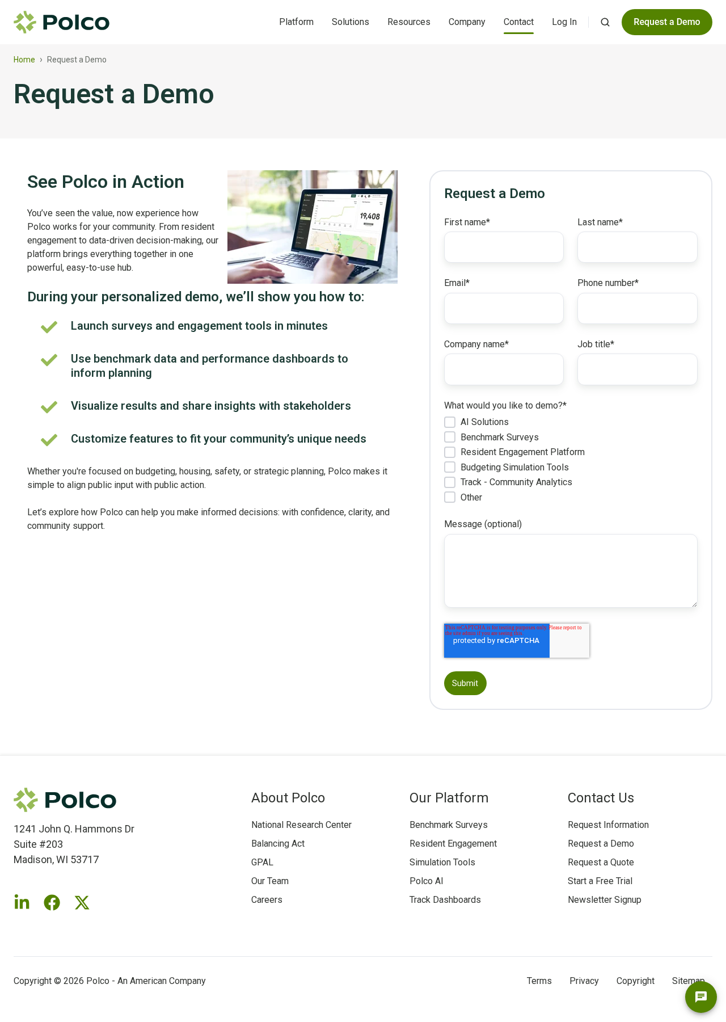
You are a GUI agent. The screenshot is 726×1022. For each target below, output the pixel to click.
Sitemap (688, 980)
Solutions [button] (350, 21)
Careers (266, 899)
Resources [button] (408, 21)
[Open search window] (605, 22)
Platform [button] (296, 21)
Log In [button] (564, 21)
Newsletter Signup (604, 899)
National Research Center (301, 824)
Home (24, 59)
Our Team (270, 881)
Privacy (584, 980)
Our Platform (449, 798)
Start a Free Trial (600, 881)
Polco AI (427, 881)
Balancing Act (278, 843)
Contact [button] (519, 21)
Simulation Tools (442, 862)
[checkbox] (571, 459)
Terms (539, 980)
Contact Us (601, 798)
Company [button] (467, 21)
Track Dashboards (445, 899)
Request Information (608, 824)
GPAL (262, 862)
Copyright (636, 980)
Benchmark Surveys (449, 824)
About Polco (288, 798)
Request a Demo (601, 843)
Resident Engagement (453, 843)
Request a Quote (601, 862)
